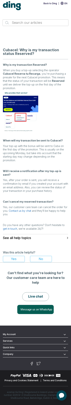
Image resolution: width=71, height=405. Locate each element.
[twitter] (39, 363)
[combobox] (36, 22)
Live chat (35, 296)
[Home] (12, 5)
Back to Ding (50, 3)
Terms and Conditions (55, 380)
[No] (41, 259)
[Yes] (14, 259)
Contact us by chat (20, 210)
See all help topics (17, 238)
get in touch (10, 228)
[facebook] (32, 363)
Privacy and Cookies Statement (21, 380)
